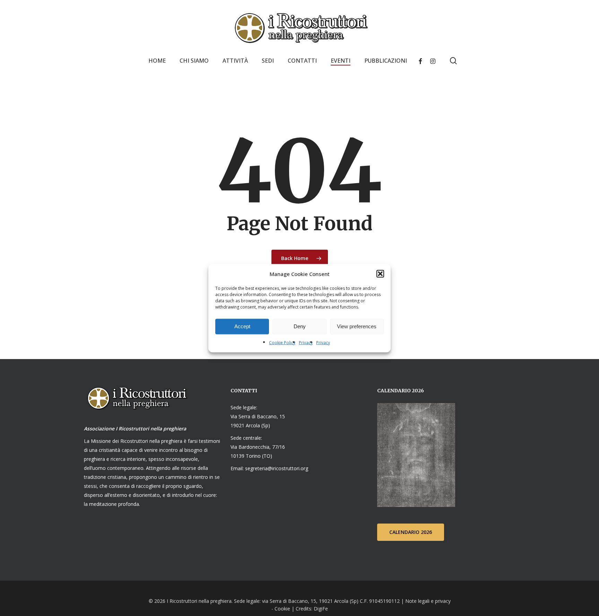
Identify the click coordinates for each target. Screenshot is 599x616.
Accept (242, 326)
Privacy (306, 342)
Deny (300, 326)
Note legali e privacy (428, 601)
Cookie (282, 608)
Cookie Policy (282, 342)
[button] (380, 273)
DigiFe (320, 608)
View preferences (356, 326)
